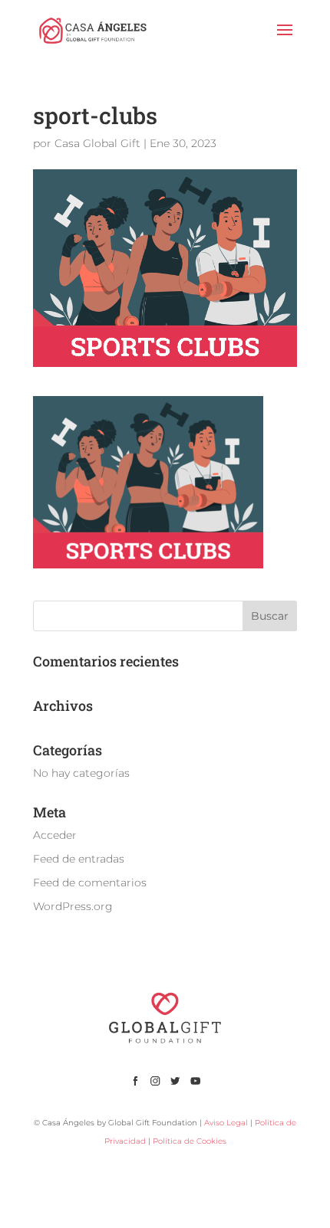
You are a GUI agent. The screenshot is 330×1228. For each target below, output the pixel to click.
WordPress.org (73, 906)
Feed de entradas (78, 859)
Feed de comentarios (90, 882)
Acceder (55, 835)
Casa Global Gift (97, 143)
